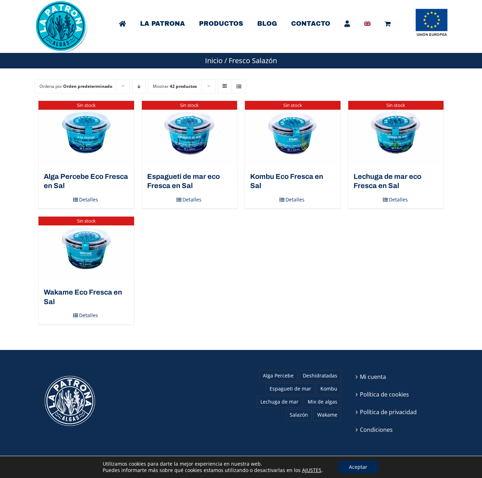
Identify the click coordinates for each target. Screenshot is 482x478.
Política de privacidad (388, 412)
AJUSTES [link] (311, 470)
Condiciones (376, 430)
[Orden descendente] (139, 86)
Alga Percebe (278, 375)
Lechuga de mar (279, 401)
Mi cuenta (373, 377)
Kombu (328, 388)
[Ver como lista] (239, 86)
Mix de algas (322, 401)
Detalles (88, 199)
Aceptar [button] (358, 467)
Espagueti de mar (290, 388)
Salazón (299, 414)
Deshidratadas (320, 375)
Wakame (327, 414)
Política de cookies (384, 394)
